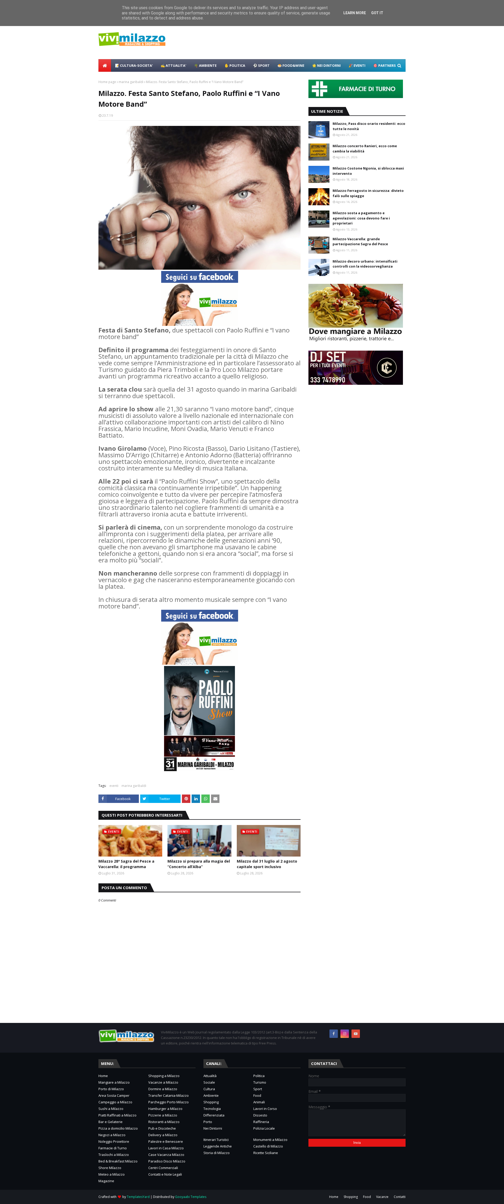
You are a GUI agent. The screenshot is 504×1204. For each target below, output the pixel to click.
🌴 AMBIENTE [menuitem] (205, 65)
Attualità (210, 1075)
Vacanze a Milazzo (163, 1082)
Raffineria (261, 1121)
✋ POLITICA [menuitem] (234, 65)
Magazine (106, 1181)
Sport (257, 1089)
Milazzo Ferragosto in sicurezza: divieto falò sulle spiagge (368, 193)
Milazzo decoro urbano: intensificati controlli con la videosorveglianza (365, 264)
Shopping (211, 1102)
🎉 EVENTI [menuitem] (357, 65)
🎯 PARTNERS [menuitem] (384, 65)
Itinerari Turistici (216, 1139)
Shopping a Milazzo (164, 1075)
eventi (113, 785)
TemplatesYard (138, 1197)
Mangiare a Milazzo (114, 1082)
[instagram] (344, 1033)
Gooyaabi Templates (190, 1197)
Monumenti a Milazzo (270, 1139)
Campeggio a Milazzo (115, 1102)
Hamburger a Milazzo (165, 1108)
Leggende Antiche (217, 1146)
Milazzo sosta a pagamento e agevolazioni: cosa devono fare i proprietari (361, 218)
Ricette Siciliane (265, 1152)
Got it (377, 13)
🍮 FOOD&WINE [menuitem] (290, 65)
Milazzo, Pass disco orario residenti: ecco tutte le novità (369, 126)
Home (103, 1075)
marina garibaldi (131, 82)
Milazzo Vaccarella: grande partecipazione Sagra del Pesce (360, 242)
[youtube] (355, 1033)
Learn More (354, 13)
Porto (207, 1121)
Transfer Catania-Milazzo (168, 1095)
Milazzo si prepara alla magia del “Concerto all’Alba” (198, 864)
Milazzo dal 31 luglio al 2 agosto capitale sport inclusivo (267, 864)
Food (257, 1095)
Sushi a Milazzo (110, 1108)
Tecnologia (212, 1108)
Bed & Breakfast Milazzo (118, 1161)
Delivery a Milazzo (162, 1135)
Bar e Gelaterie (110, 1121)
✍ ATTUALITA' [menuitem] (173, 65)
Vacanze (382, 1197)
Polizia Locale (264, 1128)
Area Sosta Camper (113, 1095)
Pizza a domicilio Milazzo (118, 1128)
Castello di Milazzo (268, 1146)
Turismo (259, 1082)
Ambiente (211, 1095)
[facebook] (333, 1033)
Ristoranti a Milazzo (164, 1121)
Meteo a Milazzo (111, 1174)
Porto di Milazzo (111, 1089)
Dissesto (260, 1115)
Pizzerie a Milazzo (162, 1115)
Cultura (209, 1089)
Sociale (209, 1082)
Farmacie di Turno (112, 1148)
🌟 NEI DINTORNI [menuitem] (326, 65)
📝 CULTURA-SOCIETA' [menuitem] (134, 65)
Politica (259, 1075)
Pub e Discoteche (162, 1128)
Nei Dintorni (212, 1128)
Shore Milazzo (109, 1167)
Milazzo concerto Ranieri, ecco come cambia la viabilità (365, 148)
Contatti (400, 1197)
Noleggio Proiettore (113, 1141)
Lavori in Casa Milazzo (166, 1148)
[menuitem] (104, 65)
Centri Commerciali (163, 1167)
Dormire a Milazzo (162, 1089)
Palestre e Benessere (165, 1141)
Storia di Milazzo (216, 1152)
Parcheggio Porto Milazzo (168, 1102)
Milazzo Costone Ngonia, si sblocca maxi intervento (368, 171)
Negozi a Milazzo (111, 1135)
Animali (259, 1102)
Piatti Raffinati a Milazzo (117, 1115)
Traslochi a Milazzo (113, 1154)
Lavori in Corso (265, 1108)
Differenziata (213, 1115)
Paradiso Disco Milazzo (166, 1161)
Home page (107, 82)
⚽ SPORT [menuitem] (261, 65)
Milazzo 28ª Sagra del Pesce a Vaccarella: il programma (126, 864)
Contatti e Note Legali (165, 1174)
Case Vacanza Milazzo (166, 1154)
